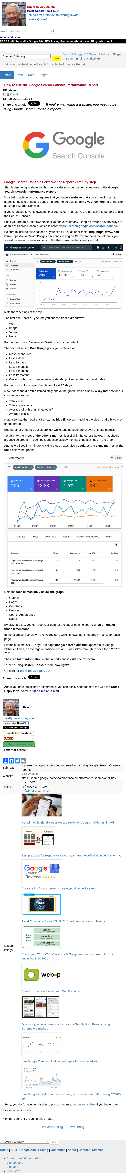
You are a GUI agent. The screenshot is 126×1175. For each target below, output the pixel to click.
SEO (47, 41)
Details (6, 75)
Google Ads (36, 41)
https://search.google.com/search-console (88, 226)
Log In (109, 41)
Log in (77, 1104)
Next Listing (76, 1127)
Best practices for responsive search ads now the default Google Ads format (71, 855)
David (14, 94)
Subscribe (21, 41)
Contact (84, 1150)
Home (4, 1150)
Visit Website (30, 773)
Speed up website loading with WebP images (51, 991)
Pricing (55, 41)
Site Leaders (15, 1162)
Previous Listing (52, 1127)
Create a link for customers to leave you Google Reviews (58, 888)
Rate (31, 75)
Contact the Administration (24, 1158)
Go (52, 30)
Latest (86, 41)
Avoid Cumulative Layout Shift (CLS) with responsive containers (63, 921)
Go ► (56, 58)
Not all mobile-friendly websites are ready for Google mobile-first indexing (69, 822)
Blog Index (98, 41)
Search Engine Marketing (82, 58)
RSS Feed (13, 1171)
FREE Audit (7, 41)
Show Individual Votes (35, 791)
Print (20, 75)
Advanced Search (11, 37)
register (91, 1104)
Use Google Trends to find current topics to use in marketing (60, 1061)
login (15, 1110)
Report (44, 75)
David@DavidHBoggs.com (19, 718)
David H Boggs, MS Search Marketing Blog (91, 54)
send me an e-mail (46, 691)
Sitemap (98, 1150)
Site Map (12, 1166)
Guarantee (66, 41)
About (78, 41)
